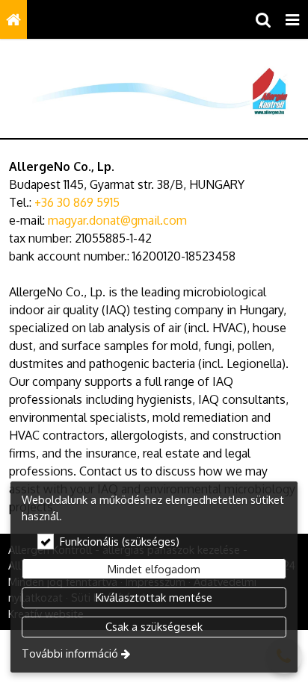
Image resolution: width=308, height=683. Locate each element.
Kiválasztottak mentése (154, 597)
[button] (292, 19)
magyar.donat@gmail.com (117, 220)
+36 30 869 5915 (77, 202)
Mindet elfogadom (154, 569)
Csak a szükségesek (154, 626)
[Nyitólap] (13, 19)
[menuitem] (13, 19)
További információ (70, 653)
